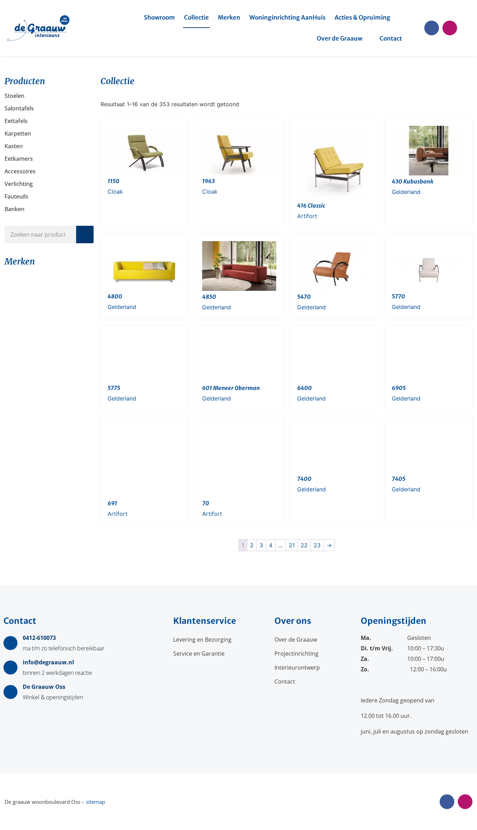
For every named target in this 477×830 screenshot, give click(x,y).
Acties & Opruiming (362, 17)
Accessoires (20, 171)
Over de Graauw (339, 38)
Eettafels (16, 121)
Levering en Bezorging (202, 639)
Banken (14, 209)
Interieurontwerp (297, 667)
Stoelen (14, 96)
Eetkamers (19, 159)
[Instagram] (449, 28)
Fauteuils (16, 196)
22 (304, 545)
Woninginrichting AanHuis (287, 17)
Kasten (14, 146)
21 (292, 545)
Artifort (307, 215)
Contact (391, 38)
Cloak (115, 191)
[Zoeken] (85, 234)
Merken (229, 17)
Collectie (196, 17)
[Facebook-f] (431, 28)
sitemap (95, 801)
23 (317, 545)
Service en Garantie (199, 653)
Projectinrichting (296, 653)
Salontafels (19, 108)
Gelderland (406, 191)
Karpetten (18, 133)
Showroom (159, 17)
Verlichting (19, 184)
